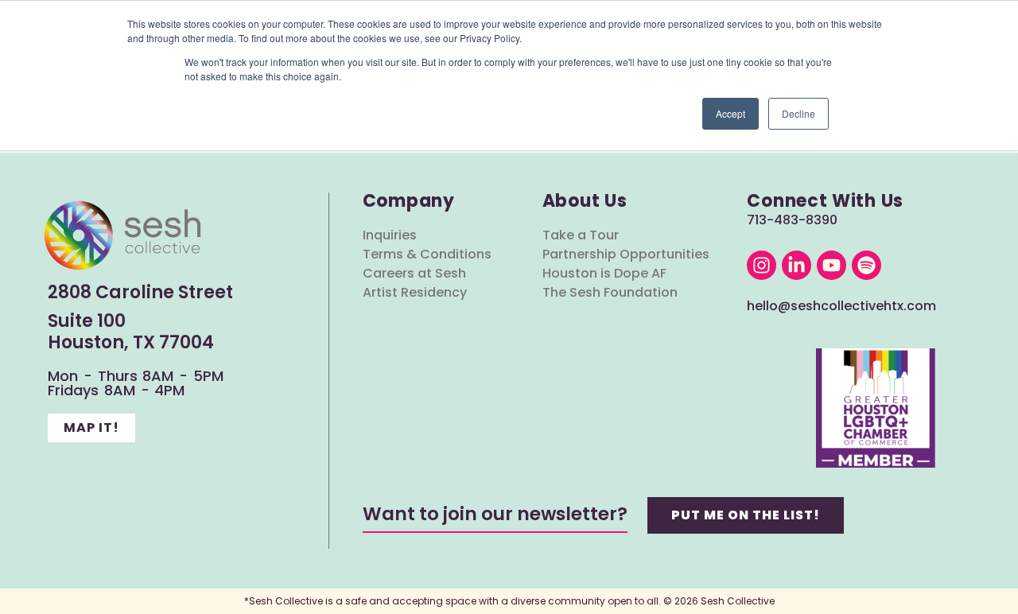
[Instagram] (761, 265)
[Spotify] (866, 265)
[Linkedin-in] (796, 265)
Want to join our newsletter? (495, 514)
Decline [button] (798, 113)
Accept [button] (730, 113)
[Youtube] (831, 265)
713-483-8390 (792, 220)
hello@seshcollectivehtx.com (841, 306)
